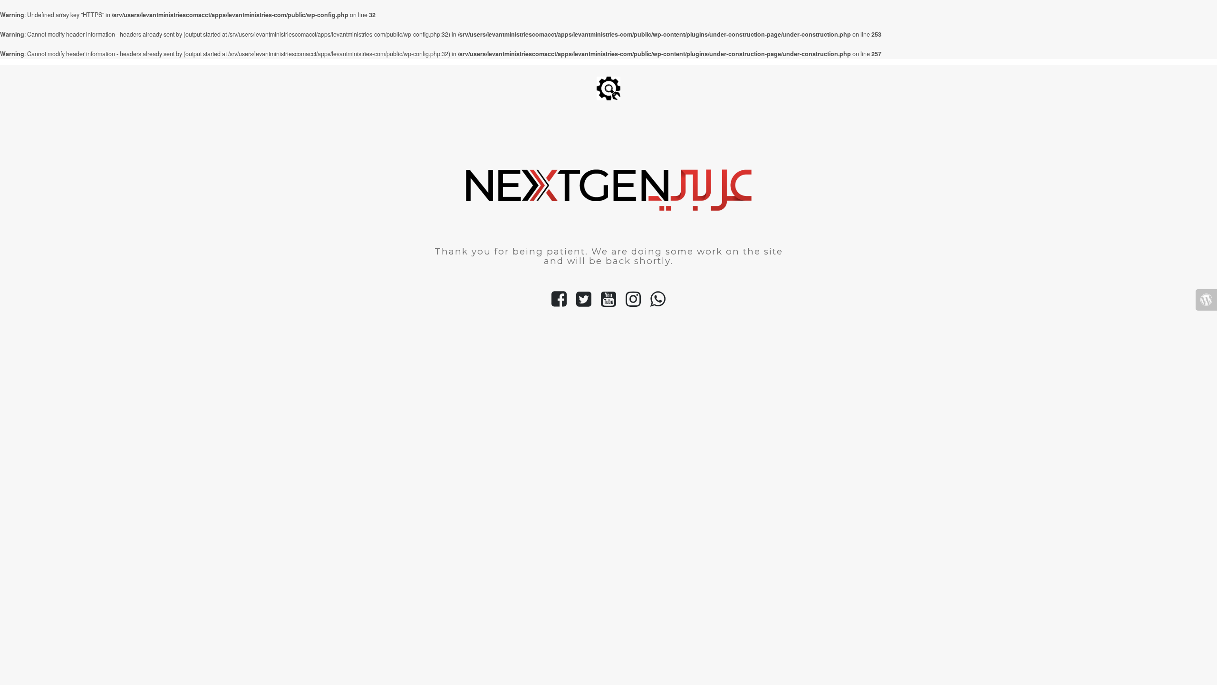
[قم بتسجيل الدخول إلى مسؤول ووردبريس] (1206, 300)
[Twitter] (583, 303)
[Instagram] (633, 303)
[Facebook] (559, 303)
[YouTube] (608, 303)
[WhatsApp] (658, 303)
